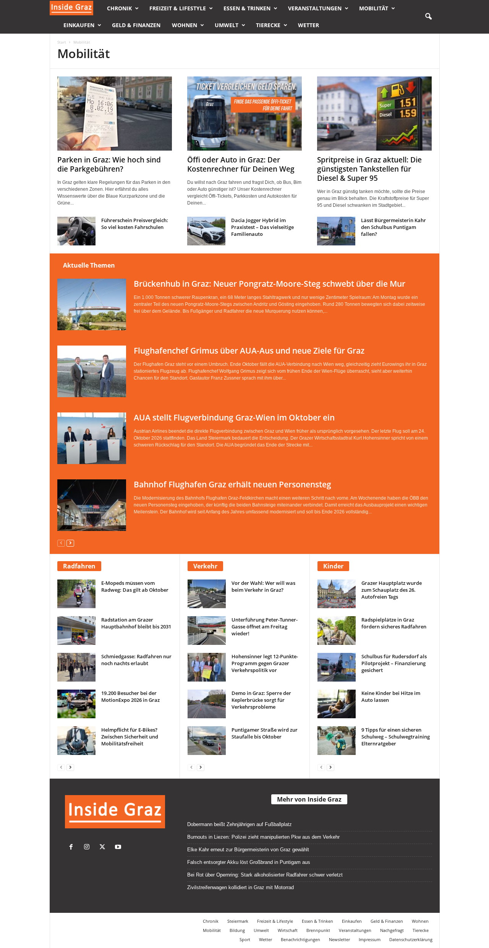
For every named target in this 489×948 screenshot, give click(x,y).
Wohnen (184, 25)
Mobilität (373, 8)
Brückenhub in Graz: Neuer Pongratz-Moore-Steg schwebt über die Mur (269, 283)
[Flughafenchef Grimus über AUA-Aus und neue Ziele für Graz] (91, 371)
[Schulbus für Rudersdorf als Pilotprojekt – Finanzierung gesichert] (336, 667)
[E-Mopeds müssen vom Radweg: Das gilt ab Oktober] (76, 594)
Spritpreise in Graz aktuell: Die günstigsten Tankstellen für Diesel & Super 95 (369, 169)
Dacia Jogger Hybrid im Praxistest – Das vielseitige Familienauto (262, 227)
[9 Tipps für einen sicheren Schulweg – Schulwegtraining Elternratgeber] (336, 740)
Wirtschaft (288, 930)
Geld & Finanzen (136, 25)
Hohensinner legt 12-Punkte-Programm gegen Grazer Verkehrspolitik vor (265, 663)
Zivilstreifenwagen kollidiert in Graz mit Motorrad (240, 887)
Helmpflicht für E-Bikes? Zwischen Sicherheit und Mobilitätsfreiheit (129, 736)
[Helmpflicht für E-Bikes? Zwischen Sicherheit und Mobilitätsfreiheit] (76, 740)
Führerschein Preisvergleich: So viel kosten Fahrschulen (134, 224)
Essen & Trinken (246, 8)
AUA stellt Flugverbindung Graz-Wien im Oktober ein (234, 417)
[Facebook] (73, 848)
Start (61, 42)
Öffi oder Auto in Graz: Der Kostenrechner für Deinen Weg (241, 164)
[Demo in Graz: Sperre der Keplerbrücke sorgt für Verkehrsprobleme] (207, 704)
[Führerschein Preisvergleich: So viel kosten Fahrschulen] (76, 231)
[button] (428, 16)
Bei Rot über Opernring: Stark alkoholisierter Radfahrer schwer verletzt (265, 875)
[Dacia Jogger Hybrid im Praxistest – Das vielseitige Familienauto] (206, 231)
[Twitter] (104, 848)
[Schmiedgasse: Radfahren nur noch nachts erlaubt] (76, 667)
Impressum (370, 939)
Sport (245, 939)
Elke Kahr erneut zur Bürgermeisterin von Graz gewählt (248, 849)
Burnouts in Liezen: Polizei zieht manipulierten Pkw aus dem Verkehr (263, 837)
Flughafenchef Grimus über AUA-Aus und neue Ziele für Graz (249, 350)
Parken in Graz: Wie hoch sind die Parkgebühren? (109, 164)
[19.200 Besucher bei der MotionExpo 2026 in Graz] (76, 704)
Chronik (119, 8)
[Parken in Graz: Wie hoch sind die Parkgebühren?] (114, 113)
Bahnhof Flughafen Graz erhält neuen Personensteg (232, 484)
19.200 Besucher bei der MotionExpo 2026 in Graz (130, 696)
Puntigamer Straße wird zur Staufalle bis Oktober (265, 733)
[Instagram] (88, 848)
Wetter (308, 25)
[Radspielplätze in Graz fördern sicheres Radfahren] (336, 630)
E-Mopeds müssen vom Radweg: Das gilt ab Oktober (134, 586)
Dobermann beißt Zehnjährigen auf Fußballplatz (239, 824)
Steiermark (237, 921)
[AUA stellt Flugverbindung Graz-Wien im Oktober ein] (91, 438)
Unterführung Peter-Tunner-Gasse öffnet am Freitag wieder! (265, 626)
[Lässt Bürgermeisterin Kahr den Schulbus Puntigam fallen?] (336, 231)
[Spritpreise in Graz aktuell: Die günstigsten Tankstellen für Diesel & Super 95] (374, 113)
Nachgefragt (392, 930)
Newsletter (339, 939)
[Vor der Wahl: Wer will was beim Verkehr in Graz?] (207, 594)
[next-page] (70, 543)
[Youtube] (119, 848)
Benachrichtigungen (300, 939)
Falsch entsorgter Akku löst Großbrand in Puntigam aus (248, 862)
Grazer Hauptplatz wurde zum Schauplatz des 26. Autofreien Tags (391, 590)
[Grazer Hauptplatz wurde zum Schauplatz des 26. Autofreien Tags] (336, 594)
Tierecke (268, 25)
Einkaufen (78, 25)
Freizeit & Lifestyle (177, 8)
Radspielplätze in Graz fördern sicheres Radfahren (393, 623)
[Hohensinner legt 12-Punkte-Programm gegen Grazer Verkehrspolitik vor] (207, 667)
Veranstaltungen (315, 8)
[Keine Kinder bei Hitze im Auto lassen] (336, 704)
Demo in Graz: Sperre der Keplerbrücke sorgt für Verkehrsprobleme (261, 700)
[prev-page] (61, 543)
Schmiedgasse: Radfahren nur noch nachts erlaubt (136, 660)
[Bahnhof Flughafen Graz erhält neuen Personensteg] (91, 505)
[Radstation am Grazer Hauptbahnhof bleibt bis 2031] (76, 630)
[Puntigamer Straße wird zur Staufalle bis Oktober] (207, 740)
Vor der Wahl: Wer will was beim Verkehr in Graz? (263, 586)
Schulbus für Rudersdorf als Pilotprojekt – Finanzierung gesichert (394, 663)
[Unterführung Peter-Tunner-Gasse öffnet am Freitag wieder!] (207, 630)
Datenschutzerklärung (410, 939)
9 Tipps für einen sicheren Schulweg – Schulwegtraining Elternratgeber (395, 736)
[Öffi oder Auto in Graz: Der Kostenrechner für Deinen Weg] (244, 113)
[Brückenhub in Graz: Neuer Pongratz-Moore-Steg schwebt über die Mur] (91, 304)
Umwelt (226, 25)
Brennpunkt (318, 930)
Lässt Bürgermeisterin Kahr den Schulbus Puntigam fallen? (393, 227)
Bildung (237, 930)
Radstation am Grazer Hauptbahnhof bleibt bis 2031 (136, 623)
